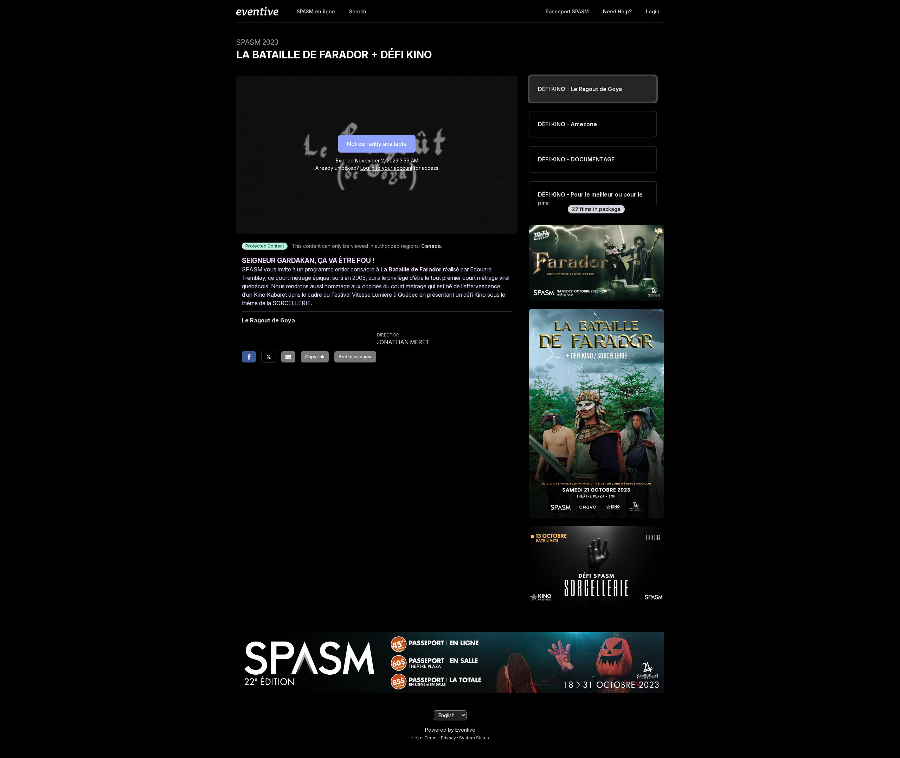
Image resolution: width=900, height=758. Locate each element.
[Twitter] (269, 356)
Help (416, 737)
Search (357, 11)
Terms (431, 737)
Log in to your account (386, 168)
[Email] (288, 356)
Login (653, 11)
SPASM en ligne (316, 11)
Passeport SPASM (567, 11)
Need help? (617, 11)
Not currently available (377, 143)
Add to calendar (355, 356)
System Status (474, 737)
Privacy (448, 737)
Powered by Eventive (450, 730)
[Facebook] (249, 356)
